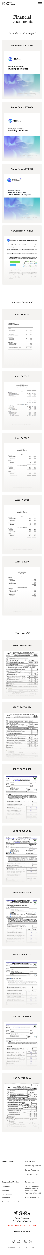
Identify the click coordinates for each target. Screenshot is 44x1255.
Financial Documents (10, 1201)
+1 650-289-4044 (32, 1197)
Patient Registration (33, 1166)
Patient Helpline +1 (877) (22, 1225)
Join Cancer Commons (7, 1196)
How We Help (30, 1161)
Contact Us (29, 1182)
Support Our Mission (10, 1182)
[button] (40, 3)
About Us (5, 1190)
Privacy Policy (31, 1248)
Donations (6, 1186)
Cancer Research (32, 1170)
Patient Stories (8, 1161)
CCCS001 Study (31, 1174)
